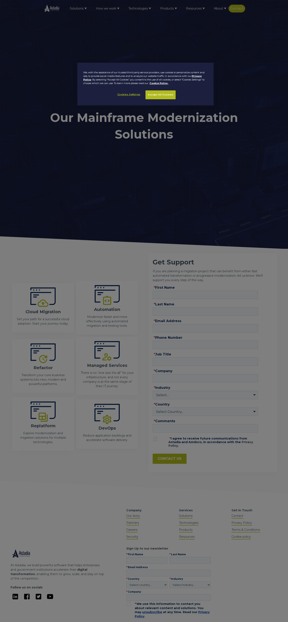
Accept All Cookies (160, 94)
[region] (145, 84)
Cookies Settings (128, 94)
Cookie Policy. (158, 83)
